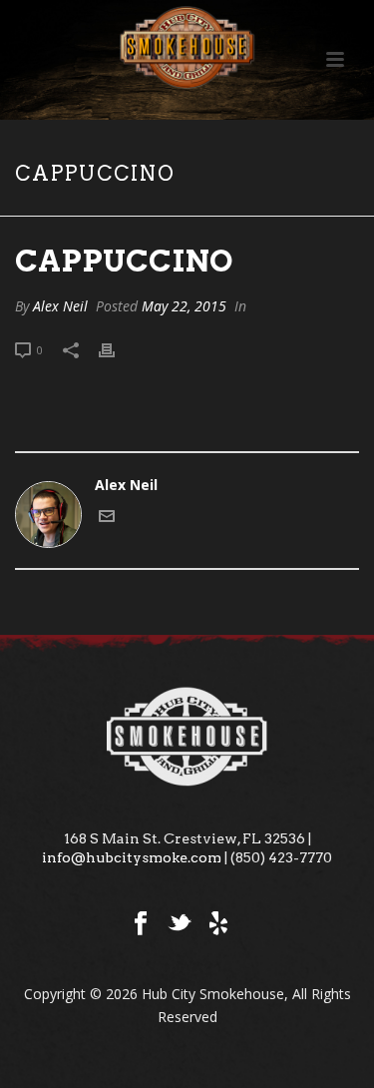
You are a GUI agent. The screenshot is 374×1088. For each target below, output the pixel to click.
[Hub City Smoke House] (186, 45)
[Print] (117, 348)
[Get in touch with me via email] (107, 518)
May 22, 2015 (184, 305)
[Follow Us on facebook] (141, 924)
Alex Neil (60, 305)
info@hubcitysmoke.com (131, 857)
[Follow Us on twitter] (179, 924)
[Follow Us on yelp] (218, 924)
